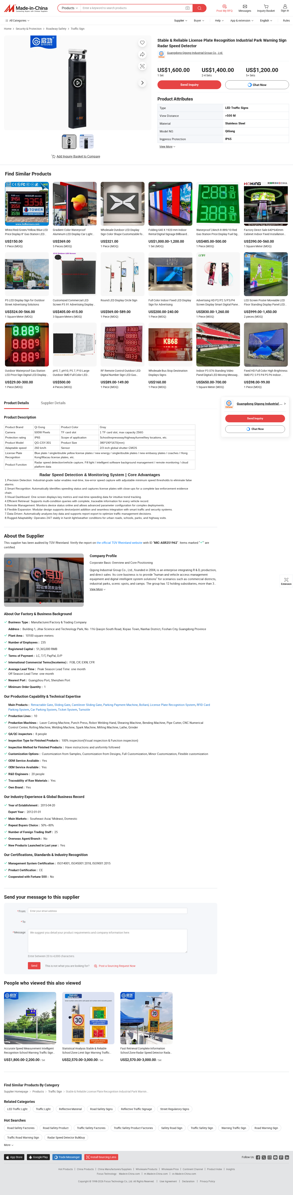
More (7, 1145)
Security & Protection (29, 29)
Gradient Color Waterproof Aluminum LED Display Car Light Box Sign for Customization (72, 232)
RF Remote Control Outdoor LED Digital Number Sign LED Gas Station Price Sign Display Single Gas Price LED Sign (121, 373)
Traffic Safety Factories (91, 1128)
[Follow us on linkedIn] (287, 1157)
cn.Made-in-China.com (184, 1173)
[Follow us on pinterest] (281, 1157)
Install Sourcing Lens (103, 1157)
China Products (85, 1169)
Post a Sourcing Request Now (115, 966)
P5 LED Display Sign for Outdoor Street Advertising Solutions (25, 302)
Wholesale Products (146, 1169)
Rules (286, 20)
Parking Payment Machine (120, 705)
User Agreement (168, 1181)
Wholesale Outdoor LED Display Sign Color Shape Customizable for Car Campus (122, 232)
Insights (230, 1169)
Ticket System (67, 709)
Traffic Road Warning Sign (23, 1137)
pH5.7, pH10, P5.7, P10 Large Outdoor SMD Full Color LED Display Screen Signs (71, 373)
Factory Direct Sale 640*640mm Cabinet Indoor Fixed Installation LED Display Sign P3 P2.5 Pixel (264, 232)
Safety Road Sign (171, 1128)
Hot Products (65, 1169)
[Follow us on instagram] (269, 1157)
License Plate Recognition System (172, 705)
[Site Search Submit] (199, 8)
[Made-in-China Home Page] (25, 8)
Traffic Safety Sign (202, 1128)
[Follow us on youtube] (275, 1157)
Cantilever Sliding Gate (87, 705)
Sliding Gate (62, 705)
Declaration (188, 1181)
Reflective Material (70, 1109)
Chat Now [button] (259, 85)
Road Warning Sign (266, 1128)
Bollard (143, 705)
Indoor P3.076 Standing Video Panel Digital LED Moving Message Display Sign (217, 373)
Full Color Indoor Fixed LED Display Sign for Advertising (169, 302)
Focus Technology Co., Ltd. (118, 1181)
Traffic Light (43, 1109)
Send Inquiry (189, 85)
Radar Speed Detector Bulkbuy (66, 1137)
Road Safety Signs (101, 1109)
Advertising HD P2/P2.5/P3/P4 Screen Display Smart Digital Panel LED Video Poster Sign (217, 302)
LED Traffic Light (17, 1109)
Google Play (38, 1157)
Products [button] (68, 8)
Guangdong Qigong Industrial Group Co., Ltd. (195, 53)
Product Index (214, 1169)
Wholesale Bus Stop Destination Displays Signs (168, 373)
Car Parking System (43, 709)
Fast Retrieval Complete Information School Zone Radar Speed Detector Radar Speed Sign (145, 1052)
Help (218, 20)
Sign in (285, 10)
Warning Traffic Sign (233, 1128)
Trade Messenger (67, 1157)
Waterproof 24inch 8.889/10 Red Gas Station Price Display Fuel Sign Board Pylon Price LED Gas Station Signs (217, 232)
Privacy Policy (207, 1181)
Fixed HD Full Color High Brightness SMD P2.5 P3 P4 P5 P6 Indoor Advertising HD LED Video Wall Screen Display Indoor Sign (265, 373)
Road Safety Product (56, 1128)
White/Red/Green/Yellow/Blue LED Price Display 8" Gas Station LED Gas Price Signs (26, 232)
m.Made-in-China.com (156, 1173)
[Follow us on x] (264, 1157)
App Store (14, 1157)
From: (22, 911)
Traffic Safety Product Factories (133, 1128)
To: (24, 922)
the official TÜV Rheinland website (119, 543)
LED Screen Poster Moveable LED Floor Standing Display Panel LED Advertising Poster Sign (264, 302)
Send (34, 965)
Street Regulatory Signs (174, 1109)
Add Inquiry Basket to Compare (78, 156)
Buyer (197, 20)
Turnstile (84, 709)
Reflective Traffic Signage (136, 1109)
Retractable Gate (42, 705)
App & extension (240, 20)
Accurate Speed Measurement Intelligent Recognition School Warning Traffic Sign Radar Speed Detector (29, 1052)
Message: (20, 932)
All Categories (17, 20)
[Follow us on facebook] (258, 1157)
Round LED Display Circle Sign (119, 300)
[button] (188, 8)
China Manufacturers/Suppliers (115, 1169)
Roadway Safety (56, 29)
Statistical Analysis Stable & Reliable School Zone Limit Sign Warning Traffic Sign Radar (85, 1052)
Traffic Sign (78, 29)
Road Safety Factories (20, 1128)
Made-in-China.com (129, 1173)
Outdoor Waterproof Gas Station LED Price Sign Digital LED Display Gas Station (25, 373)
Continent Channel (193, 1169)
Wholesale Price (170, 1169)
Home (7, 29)
